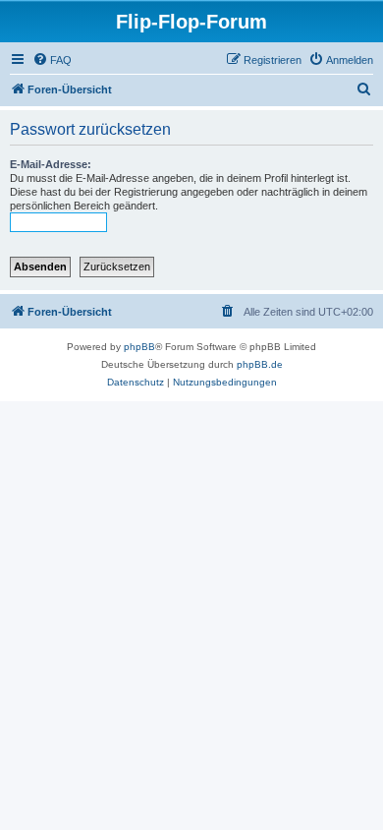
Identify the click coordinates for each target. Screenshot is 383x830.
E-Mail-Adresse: (50, 164)
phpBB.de (260, 364)
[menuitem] (52, 60)
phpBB (139, 346)
